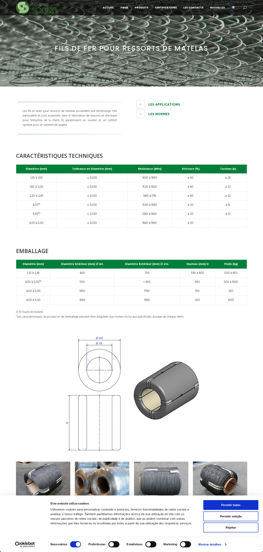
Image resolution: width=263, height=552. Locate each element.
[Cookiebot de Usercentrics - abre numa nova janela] (25, 544)
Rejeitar (231, 527)
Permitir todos (230, 505)
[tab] (190, 104)
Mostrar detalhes (209, 544)
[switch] (113, 544)
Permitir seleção (231, 516)
